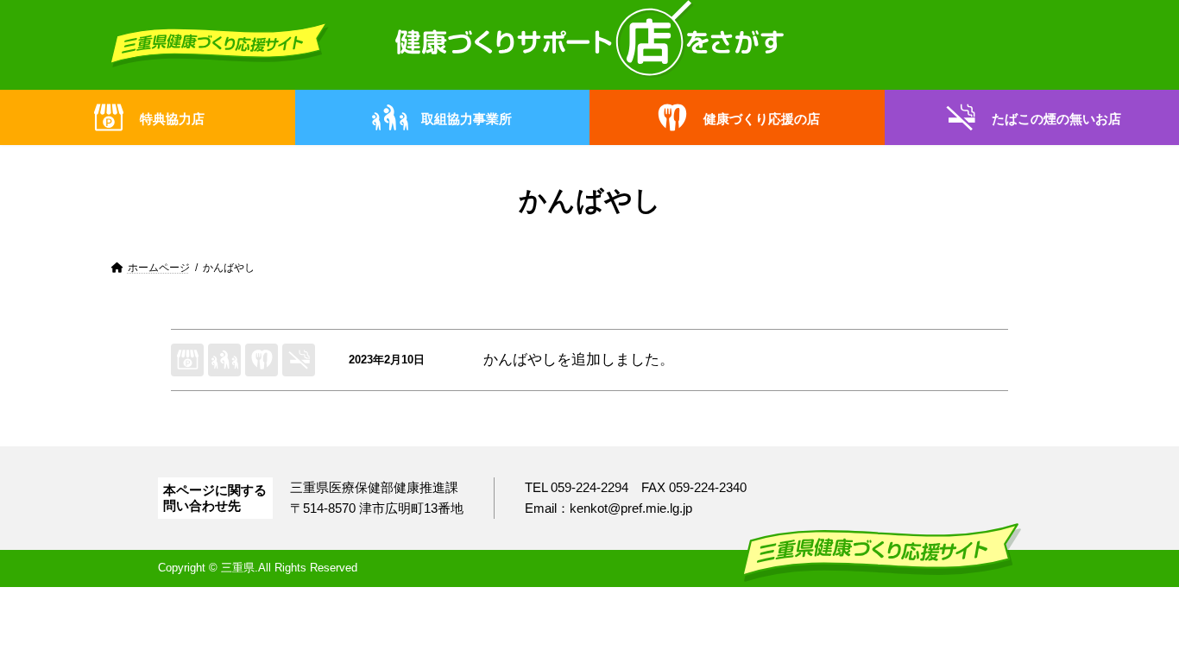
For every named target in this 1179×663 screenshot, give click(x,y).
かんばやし (520, 359)
